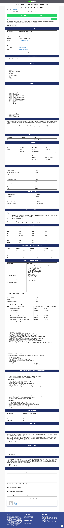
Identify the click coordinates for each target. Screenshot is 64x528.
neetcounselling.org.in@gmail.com (50, 521)
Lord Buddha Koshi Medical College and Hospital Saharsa (16, 509)
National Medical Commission (24, 40)
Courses (28, 4)
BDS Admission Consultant (28, 517)
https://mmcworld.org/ (22, 47)
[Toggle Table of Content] (15, 25)
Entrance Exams (34, 4)
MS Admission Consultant (28, 520)
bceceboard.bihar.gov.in (52, 265)
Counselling (16, 4)
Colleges (22, 4)
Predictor (42, 4)
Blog (47, 4)
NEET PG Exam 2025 (27, 523)
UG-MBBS (21, 45)
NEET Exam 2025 (27, 521)
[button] (49, 4)
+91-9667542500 (48, 520)
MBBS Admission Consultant (28, 516)
